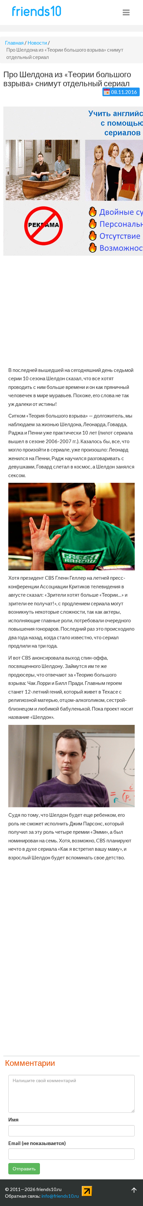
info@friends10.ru (60, 1196)
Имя (13, 1119)
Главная (14, 43)
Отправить (24, 1168)
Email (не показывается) (37, 1143)
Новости (37, 43)
